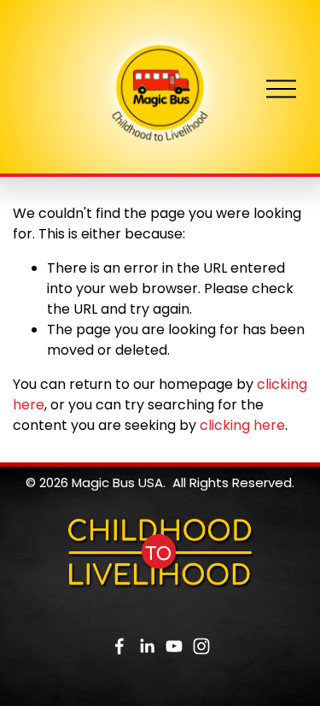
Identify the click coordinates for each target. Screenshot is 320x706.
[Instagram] (201, 646)
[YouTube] (174, 646)
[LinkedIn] (146, 646)
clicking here (242, 425)
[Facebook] (119, 646)
